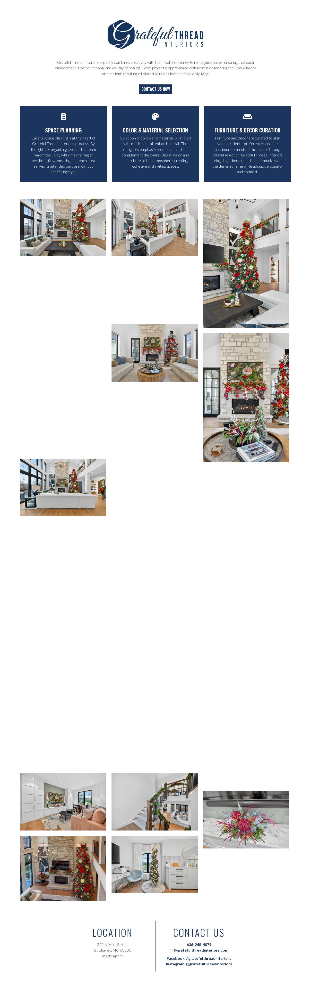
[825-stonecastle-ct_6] (155, 353)
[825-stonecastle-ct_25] (246, 819)
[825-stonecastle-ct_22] (63, 739)
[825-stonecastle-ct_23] (155, 802)
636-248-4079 (199, 944)
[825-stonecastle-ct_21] (155, 739)
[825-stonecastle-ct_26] (155, 864)
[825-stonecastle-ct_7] (246, 397)
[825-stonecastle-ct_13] (155, 577)
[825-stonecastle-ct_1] (63, 227)
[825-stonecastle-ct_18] (155, 676)
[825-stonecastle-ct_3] (246, 263)
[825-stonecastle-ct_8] (155, 416)
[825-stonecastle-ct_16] (63, 613)
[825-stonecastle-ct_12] (246, 496)
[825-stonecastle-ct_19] (63, 676)
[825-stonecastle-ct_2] (155, 227)
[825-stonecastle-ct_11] (63, 487)
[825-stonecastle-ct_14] (63, 550)
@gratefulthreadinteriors (199, 964)
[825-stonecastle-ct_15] (246, 559)
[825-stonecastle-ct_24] (63, 802)
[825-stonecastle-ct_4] (63, 326)
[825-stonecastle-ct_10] (155, 478)
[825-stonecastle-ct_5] (155, 290)
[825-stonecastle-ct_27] (63, 868)
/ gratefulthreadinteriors (199, 958)
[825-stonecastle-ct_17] (246, 622)
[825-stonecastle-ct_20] (246, 721)
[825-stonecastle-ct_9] (63, 424)
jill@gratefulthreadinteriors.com (199, 950)
